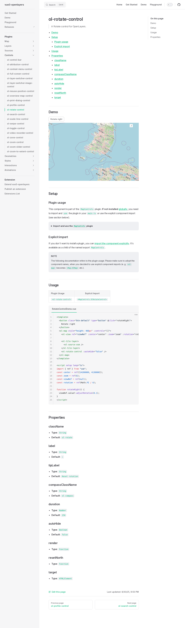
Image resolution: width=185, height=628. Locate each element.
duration (58, 78)
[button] (20, 36)
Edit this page (59, 592)
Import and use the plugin (73, 226)
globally (123, 209)
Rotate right (56, 119)
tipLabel (58, 69)
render (58, 88)
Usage (153, 32)
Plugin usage (61, 41)
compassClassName (65, 74)
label (57, 64)
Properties (155, 37)
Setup (153, 28)
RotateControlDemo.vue (64, 309)
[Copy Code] (134, 317)
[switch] (170, 4)
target (57, 97)
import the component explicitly (112, 243)
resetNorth (60, 92)
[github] (179, 4)
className (60, 60)
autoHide (59, 83)
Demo (153, 23)
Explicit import (62, 46)
